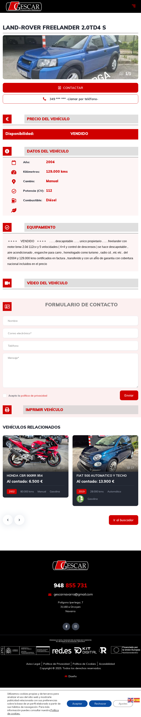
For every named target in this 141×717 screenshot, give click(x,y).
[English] (131, 700)
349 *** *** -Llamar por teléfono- (73, 99)
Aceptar (77, 703)
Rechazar (100, 703)
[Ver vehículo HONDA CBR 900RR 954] (35, 466)
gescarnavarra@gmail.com (73, 594)
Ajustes (123, 703)
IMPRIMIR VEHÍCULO (44, 409)
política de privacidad (34, 395)
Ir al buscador (123, 520)
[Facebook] (66, 626)
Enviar (129, 395)
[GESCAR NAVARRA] (24, 6)
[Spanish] (137, 700)
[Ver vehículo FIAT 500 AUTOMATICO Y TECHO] (105, 470)
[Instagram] (75, 626)
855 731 (70, 585)
